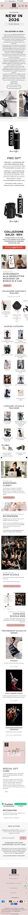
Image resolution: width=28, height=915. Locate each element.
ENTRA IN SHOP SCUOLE (12, 586)
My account (14, 888)
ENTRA (6, 791)
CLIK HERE (14, 700)
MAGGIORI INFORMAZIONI (16, 625)
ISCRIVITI (7, 285)
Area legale (13, 878)
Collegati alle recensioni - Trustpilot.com (11, 817)
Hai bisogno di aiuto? (13, 883)
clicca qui (16, 520)
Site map (13, 892)
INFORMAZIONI (9, 497)
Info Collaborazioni (14, 735)
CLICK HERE (14, 666)
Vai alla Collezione (14, 24)
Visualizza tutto (14, 296)
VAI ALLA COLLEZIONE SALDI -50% (14, 247)
